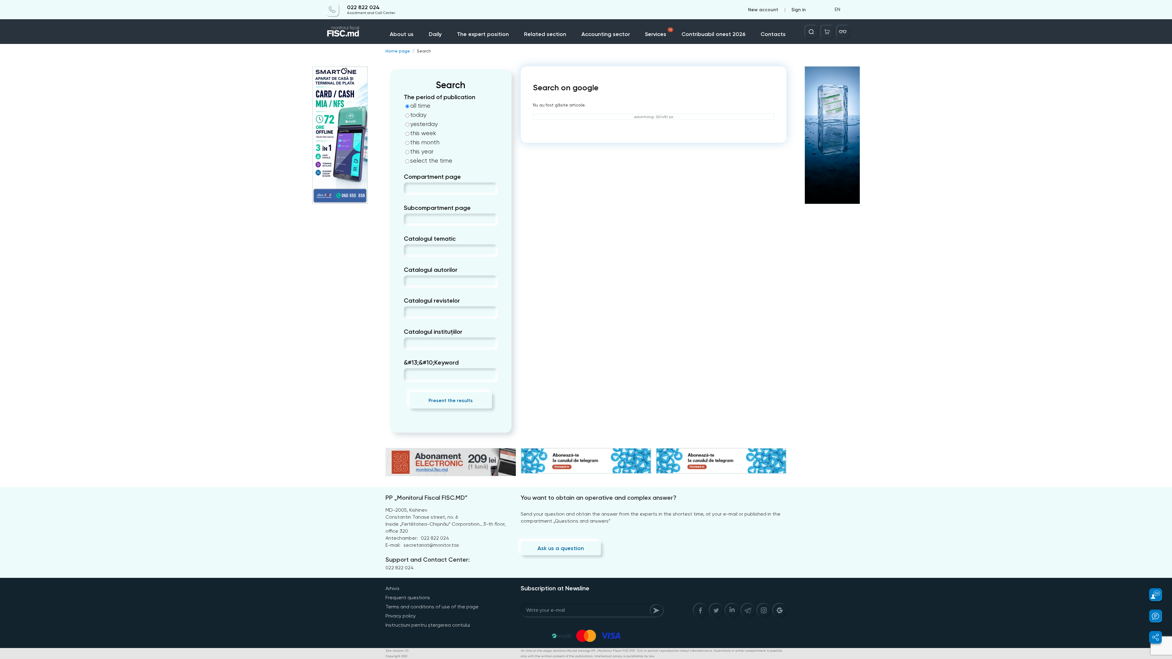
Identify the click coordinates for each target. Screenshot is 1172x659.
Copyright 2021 (396, 656)
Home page (397, 51)
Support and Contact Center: (427, 559)
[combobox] (409, 189)
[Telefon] (332, 9)
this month (425, 142)
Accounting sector (605, 34)
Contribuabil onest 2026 (713, 34)
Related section (545, 34)
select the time (431, 161)
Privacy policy (400, 616)
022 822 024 (363, 7)
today (418, 115)
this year (422, 152)
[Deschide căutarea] (811, 31)
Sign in (798, 10)
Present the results (451, 400)
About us (402, 34)
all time (420, 106)
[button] (1152, 594)
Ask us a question (560, 548)
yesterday (424, 124)
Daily (435, 34)
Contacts (773, 34)
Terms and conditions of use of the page (432, 607)
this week (423, 133)
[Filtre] (843, 31)
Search (424, 51)
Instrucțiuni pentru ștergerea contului (427, 625)
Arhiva (392, 588)
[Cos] (827, 31)
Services (658, 33)
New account (763, 10)
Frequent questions (407, 597)
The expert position (483, 34)
